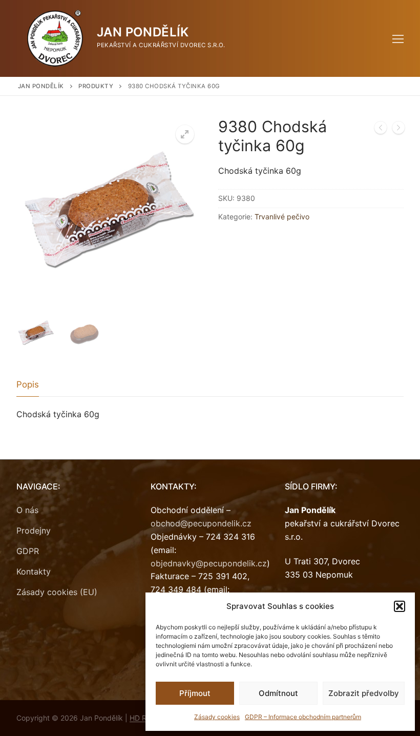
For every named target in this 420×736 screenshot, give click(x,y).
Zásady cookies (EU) (56, 592)
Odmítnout (278, 693)
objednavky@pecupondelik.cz (209, 563)
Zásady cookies (217, 717)
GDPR (27, 551)
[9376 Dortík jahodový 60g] (380, 129)
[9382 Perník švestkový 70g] (398, 129)
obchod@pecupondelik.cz (201, 523)
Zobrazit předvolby (363, 693)
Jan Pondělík (143, 32)
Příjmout (195, 693)
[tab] (27, 385)
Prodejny (33, 530)
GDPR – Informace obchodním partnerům (303, 717)
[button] (399, 606)
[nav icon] (398, 38)
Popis (27, 384)
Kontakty (33, 571)
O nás (27, 510)
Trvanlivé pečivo (282, 216)
